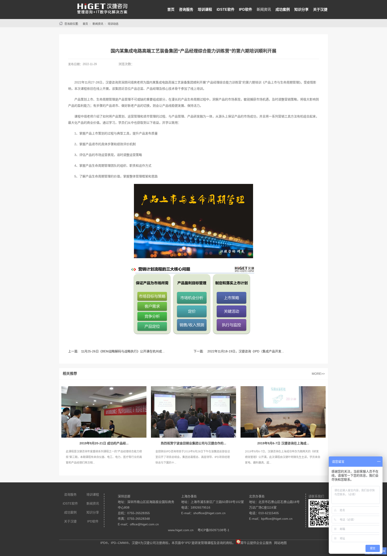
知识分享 (301, 9)
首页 (170, 9)
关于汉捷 (320, 9)
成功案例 (282, 9)
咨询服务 (186, 9)
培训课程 (205, 9)
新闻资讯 (264, 9)
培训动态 (113, 24)
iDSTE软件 (225, 9)
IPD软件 (245, 9)
